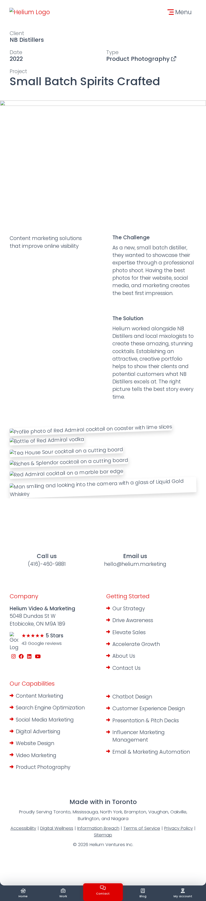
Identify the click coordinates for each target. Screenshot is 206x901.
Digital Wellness (56, 828)
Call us (47, 560)
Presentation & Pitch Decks (145, 720)
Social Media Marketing (45, 719)
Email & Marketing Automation (151, 752)
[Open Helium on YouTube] (37, 657)
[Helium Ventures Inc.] (29, 12)
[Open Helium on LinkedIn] (29, 657)
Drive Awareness (132, 620)
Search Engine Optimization (50, 707)
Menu (183, 12)
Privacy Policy (178, 828)
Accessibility (23, 828)
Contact (103, 893)
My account (183, 896)
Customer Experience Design (148, 708)
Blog (142, 896)
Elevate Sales (129, 632)
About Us (123, 656)
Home (23, 896)
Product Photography (138, 59)
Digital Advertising (38, 731)
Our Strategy (128, 608)
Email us (135, 560)
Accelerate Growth (136, 644)
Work (63, 896)
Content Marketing (39, 696)
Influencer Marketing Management (138, 736)
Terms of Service (141, 828)
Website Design (35, 743)
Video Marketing (36, 755)
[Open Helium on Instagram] (13, 657)
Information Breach (98, 828)
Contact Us (126, 668)
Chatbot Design (132, 696)
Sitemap (103, 835)
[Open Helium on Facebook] (21, 657)
